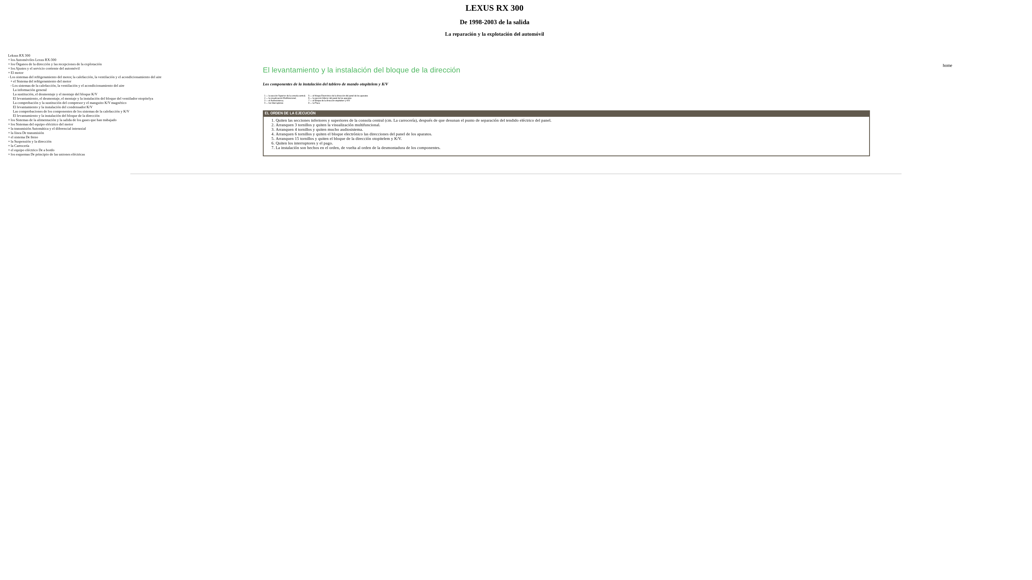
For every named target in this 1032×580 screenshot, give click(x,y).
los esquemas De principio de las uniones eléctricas (48, 154)
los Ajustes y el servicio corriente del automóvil (45, 68)
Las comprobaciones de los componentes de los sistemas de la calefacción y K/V (71, 111)
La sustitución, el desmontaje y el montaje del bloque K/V (55, 94)
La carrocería (404, 120)
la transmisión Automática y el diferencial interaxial (48, 128)
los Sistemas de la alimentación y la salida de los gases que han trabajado (64, 120)
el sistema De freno (24, 137)
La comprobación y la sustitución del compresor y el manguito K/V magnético (70, 103)
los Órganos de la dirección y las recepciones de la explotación (56, 64)
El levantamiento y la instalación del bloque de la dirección (56, 116)
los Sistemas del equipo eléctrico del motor (42, 124)
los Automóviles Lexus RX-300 (33, 60)
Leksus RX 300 (19, 55)
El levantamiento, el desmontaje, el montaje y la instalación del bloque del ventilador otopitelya (83, 98)
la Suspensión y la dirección (31, 141)
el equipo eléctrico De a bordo (33, 150)
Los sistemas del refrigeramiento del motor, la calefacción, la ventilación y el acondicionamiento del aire (86, 77)
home (947, 65)
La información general (30, 90)
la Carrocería (20, 146)
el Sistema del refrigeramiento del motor (42, 81)
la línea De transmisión (27, 133)
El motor (17, 73)
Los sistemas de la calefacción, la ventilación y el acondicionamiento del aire (68, 86)
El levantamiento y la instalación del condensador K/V (52, 107)
